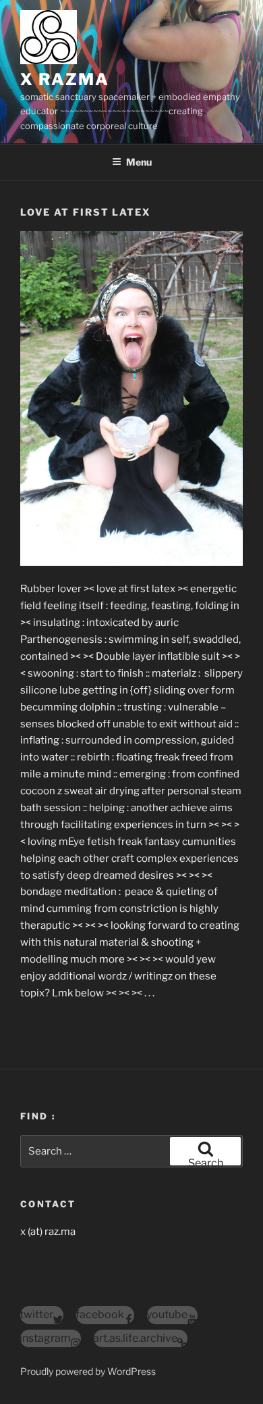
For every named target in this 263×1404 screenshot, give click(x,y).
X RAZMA (64, 79)
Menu (139, 162)
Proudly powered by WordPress (88, 1371)
